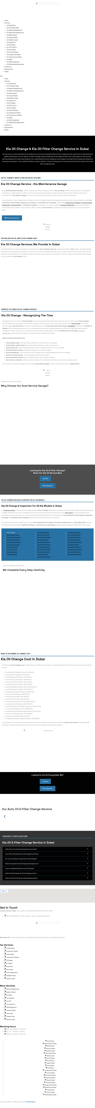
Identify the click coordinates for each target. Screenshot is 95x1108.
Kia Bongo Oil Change (12, 535)
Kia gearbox (71, 326)
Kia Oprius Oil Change (43, 542)
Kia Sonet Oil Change (73, 540)
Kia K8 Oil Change (11, 554)
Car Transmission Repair (14, 57)
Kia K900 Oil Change (43, 532)
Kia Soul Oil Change (73, 544)
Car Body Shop (11, 25)
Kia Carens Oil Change (13, 540)
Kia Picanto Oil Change (44, 549)
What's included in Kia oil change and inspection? (22, 863)
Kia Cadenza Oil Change (13, 537)
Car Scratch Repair (12, 52)
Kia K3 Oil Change (11, 549)
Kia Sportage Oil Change (74, 549)
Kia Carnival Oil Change (13, 542)
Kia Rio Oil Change (42, 554)
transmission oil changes (73, 202)
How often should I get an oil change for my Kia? (22, 854)
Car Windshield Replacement (15, 64)
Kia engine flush (16, 205)
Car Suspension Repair (14, 54)
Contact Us (7, 67)
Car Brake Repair (12, 35)
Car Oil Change (11, 45)
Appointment (8, 69)
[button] (47, 76)
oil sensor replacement (67, 205)
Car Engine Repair (12, 37)
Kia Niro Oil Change (43, 540)
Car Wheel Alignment (13, 62)
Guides (6, 71)
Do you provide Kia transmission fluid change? (21, 859)
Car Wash (9, 59)
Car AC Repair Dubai (13, 28)
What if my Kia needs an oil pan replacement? (21, 873)
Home (6, 20)
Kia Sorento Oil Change (74, 542)
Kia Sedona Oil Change (43, 557)
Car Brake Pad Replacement (15, 32)
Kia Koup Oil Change (43, 535)
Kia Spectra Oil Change (74, 547)
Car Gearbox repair (12, 40)
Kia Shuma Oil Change (74, 537)
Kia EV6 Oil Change (12, 547)
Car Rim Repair (11, 49)
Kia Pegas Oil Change (43, 547)
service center (75, 323)
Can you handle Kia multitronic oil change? (19, 868)
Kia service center (9, 510)
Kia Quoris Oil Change (43, 552)
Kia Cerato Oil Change (13, 545)
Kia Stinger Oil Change (74, 552)
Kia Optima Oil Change (43, 544)
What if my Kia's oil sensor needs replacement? (21, 878)
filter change (69, 512)
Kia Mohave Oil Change (44, 537)
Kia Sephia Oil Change (74, 535)
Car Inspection (11, 42)
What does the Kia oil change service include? (21, 849)
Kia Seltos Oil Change (73, 532)
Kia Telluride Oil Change (74, 554)
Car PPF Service (12, 47)
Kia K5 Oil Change (11, 552)
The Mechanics (30, 1102)
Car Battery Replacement (14, 30)
